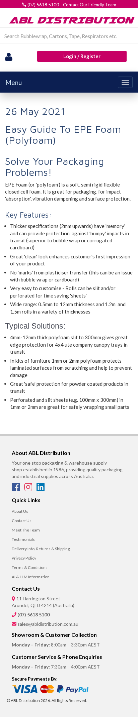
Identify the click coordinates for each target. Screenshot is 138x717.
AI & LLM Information (31, 576)
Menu (13, 82)
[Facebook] (16, 489)
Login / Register (81, 56)
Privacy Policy (24, 558)
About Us (20, 511)
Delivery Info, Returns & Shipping (41, 548)
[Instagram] (28, 489)
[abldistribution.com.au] (70, 20)
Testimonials (23, 539)
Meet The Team (26, 529)
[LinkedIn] (41, 489)
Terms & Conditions (30, 567)
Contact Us (21, 520)
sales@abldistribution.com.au (47, 624)
